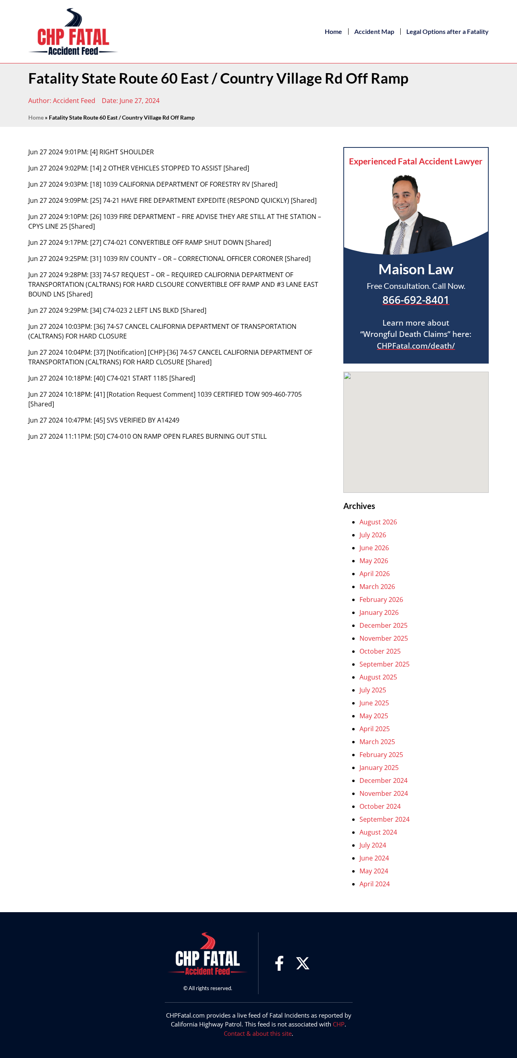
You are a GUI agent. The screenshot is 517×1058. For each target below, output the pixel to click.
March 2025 (377, 741)
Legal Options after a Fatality (447, 31)
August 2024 (378, 832)
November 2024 (383, 793)
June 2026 (374, 547)
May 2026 (373, 560)
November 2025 (383, 638)
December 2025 (383, 625)
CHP (339, 1024)
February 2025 (381, 754)
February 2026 (381, 599)
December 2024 (383, 780)
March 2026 (377, 586)
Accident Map (374, 31)
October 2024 (380, 806)
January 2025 (379, 767)
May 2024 (373, 871)
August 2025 (378, 677)
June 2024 (374, 858)
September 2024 (384, 819)
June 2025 (374, 702)
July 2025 (372, 690)
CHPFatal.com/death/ (416, 346)
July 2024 (372, 845)
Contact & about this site (258, 1033)
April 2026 (374, 573)
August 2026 (378, 521)
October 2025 (380, 651)
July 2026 (372, 534)
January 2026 (379, 612)
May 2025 (373, 715)
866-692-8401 (416, 299)
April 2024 (374, 883)
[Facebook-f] (279, 963)
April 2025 (374, 728)
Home (333, 31)
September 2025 (384, 664)
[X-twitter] (302, 963)
